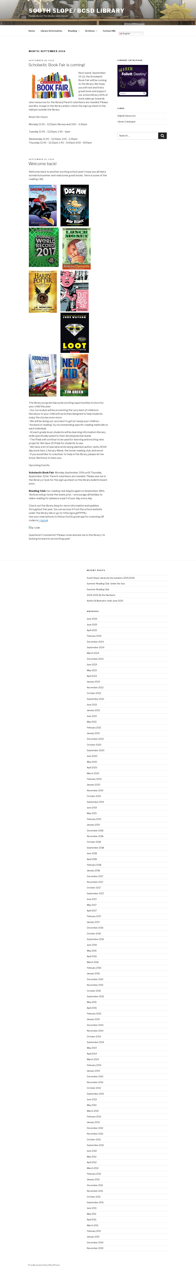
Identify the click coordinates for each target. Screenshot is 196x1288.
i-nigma (43, 520)
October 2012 (94, 1139)
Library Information (51, 31)
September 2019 (95, 802)
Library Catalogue (126, 121)
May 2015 (92, 1002)
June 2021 (92, 716)
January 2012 (93, 1179)
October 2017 (94, 887)
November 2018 (95, 836)
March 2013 (93, 1111)
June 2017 (92, 899)
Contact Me (109, 31)
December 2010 (95, 1242)
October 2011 (93, 1196)
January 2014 (93, 1070)
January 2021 (93, 733)
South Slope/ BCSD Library (77, 10)
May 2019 (92, 813)
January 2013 (93, 1122)
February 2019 (94, 819)
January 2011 (93, 1236)
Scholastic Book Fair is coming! (56, 64)
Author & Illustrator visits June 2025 (105, 600)
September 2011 (95, 1202)
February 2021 (94, 727)
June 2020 (92, 756)
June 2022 (92, 704)
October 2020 (94, 744)
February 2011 (94, 1231)
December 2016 (95, 927)
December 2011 (95, 1185)
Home (31, 31)
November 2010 (95, 1248)
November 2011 (95, 1191)
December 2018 (95, 830)
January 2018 (93, 870)
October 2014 (94, 1036)
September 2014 (95, 1042)
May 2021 (91, 721)
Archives (90, 31)
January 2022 (93, 710)
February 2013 (94, 1116)
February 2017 (94, 916)
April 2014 (92, 1053)
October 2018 (94, 842)
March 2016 (93, 962)
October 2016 (94, 933)
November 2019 (95, 790)
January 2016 (93, 973)
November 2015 (95, 985)
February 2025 (94, 636)
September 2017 (95, 893)
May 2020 (92, 762)
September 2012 (95, 1145)
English (126, 33)
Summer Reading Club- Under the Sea (106, 583)
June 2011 (91, 1208)
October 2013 (94, 1088)
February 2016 (94, 967)
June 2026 (92, 618)
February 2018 (94, 865)
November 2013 (95, 1082)
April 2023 (92, 676)
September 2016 (95, 939)
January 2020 (93, 784)
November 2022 (95, 687)
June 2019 (92, 807)
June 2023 (92, 664)
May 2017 (91, 905)
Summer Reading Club (98, 589)
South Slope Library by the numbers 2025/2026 (111, 578)
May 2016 (92, 950)
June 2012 (92, 1151)
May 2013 (91, 1105)
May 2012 (91, 1156)
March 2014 (93, 1059)
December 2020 (95, 739)
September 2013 (95, 1093)
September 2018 (95, 847)
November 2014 (95, 1030)
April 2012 (92, 1162)
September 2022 (95, 699)
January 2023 (93, 681)
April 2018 (92, 859)
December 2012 (95, 1128)
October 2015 (94, 990)
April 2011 (91, 1219)
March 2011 (92, 1225)
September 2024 (95, 647)
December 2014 (95, 1025)
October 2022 (94, 693)
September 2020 (95, 750)
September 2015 (95, 996)
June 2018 (92, 853)
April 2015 (92, 1008)
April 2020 (92, 767)
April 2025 (92, 630)
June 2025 (92, 624)
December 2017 (95, 876)
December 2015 (95, 979)
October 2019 (94, 796)
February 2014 (94, 1065)
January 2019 (93, 824)
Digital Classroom (126, 115)
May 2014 (92, 1048)
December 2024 (95, 641)
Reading (72, 31)
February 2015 (94, 1013)
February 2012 (94, 1173)
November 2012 (95, 1133)
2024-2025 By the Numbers (101, 595)
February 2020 (94, 779)
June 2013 (92, 1099)
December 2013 (95, 1076)
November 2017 (95, 882)
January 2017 (93, 922)
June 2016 (92, 945)
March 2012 (93, 1168)
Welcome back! (42, 163)
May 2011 (91, 1214)
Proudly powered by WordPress (44, 1265)
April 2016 (92, 956)
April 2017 (92, 910)
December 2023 (95, 659)
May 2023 (92, 670)
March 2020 (93, 773)
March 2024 (93, 653)
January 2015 (93, 1019)
